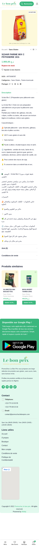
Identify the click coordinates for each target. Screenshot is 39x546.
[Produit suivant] (36, 49)
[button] (10, 303)
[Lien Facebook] (10, 84)
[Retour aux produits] (33, 49)
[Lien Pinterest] (15, 84)
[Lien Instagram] (7, 387)
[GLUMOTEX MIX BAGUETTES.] (10, 278)
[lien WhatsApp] (11, 387)
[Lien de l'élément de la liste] (11, 434)
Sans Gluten (13, 49)
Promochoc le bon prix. (23, 506)
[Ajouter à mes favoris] (16, 272)
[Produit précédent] (31, 49)
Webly (24, 512)
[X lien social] (12, 84)
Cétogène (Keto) (27, 296)
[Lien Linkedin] (18, 84)
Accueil (4, 49)
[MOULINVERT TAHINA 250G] (29, 278)
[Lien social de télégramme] (20, 84)
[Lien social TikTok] (15, 387)
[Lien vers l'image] (19, 345)
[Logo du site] (9, 4)
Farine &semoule (27, 80)
